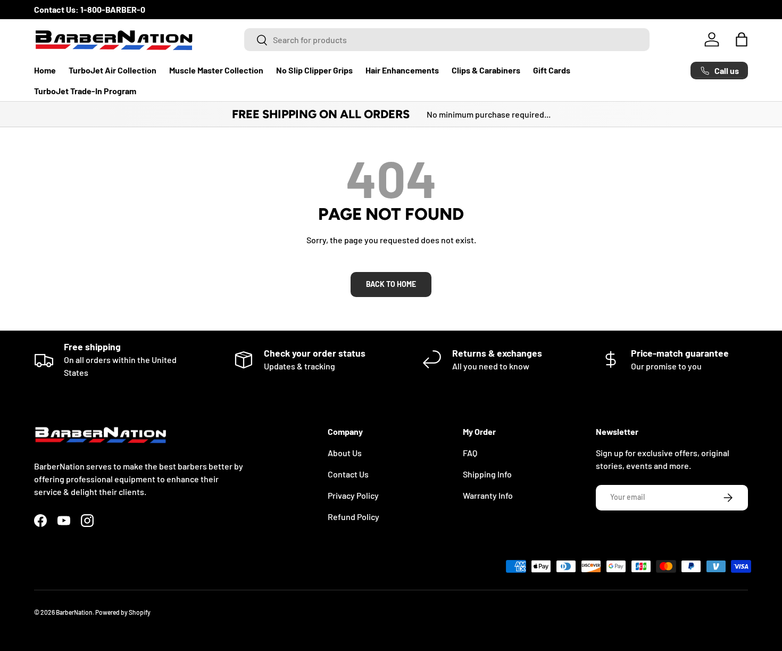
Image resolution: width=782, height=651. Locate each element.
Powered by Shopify (123, 612)
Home (45, 70)
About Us (345, 453)
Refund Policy (353, 517)
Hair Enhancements (402, 70)
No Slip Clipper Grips (314, 70)
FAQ (470, 453)
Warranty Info (488, 495)
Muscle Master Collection (216, 70)
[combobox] (447, 39)
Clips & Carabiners (486, 70)
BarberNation (74, 612)
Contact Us (348, 474)
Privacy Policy (353, 495)
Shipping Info (487, 474)
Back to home (391, 284)
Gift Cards (551, 70)
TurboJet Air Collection (112, 70)
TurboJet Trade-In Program (85, 91)
